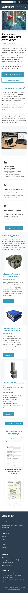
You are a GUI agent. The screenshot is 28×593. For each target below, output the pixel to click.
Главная (3, 536)
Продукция (5, 542)
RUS (18, 7)
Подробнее (8, 301)
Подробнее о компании (14, 228)
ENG (22, 7)
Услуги (3, 544)
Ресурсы (4, 547)
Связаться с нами (13, 80)
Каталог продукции (14, 74)
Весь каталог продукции (14, 423)
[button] (25, 140)
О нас (3, 539)
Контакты (4, 549)
